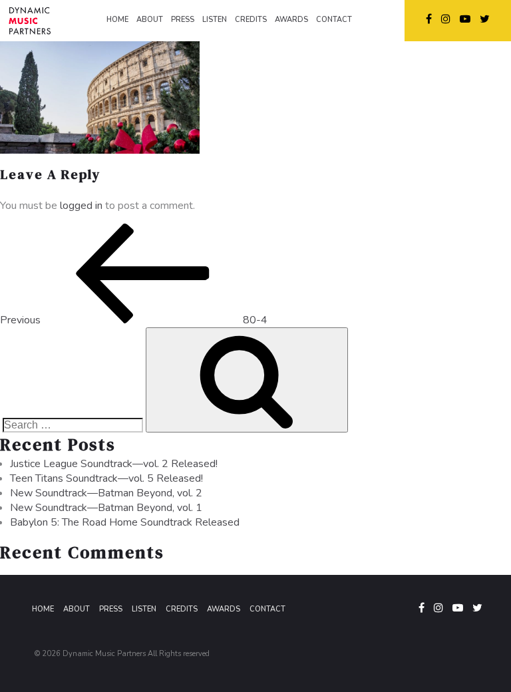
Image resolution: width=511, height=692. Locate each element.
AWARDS (291, 20)
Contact (267, 609)
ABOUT (149, 20)
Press (110, 609)
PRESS (182, 20)
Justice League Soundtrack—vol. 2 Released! (114, 463)
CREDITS (251, 20)
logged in (81, 205)
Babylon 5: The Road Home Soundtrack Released (125, 522)
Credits (182, 609)
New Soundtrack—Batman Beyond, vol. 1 (106, 507)
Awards (223, 609)
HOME (117, 20)
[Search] (247, 379)
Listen (144, 609)
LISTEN (214, 20)
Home (43, 609)
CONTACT (334, 20)
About (76, 609)
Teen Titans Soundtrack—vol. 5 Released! (106, 478)
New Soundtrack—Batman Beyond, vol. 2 (106, 493)
